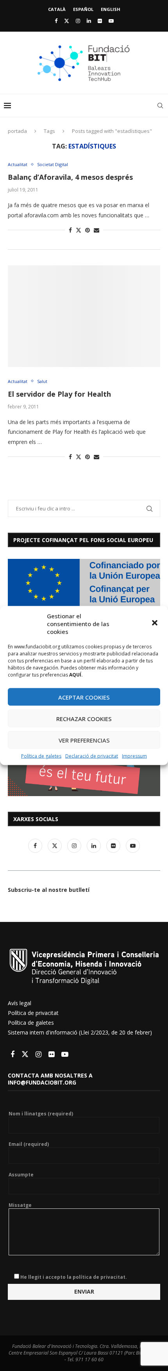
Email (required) (29, 1144)
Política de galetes (41, 756)
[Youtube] (111, 20)
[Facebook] (56, 20)
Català (57, 9)
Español (83, 9)
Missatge (20, 1205)
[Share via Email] (96, 230)
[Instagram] (78, 20)
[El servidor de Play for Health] (84, 316)
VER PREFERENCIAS (84, 740)
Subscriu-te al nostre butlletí (48, 889)
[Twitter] (66, 20)
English (110, 9)
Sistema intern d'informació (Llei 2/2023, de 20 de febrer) (80, 1032)
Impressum (134, 756)
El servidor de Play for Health (59, 394)
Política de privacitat (33, 1013)
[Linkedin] (89, 20)
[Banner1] (84, 583)
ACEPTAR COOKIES (84, 697)
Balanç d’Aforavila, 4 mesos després (70, 177)
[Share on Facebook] (70, 230)
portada (17, 130)
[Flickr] (100, 20)
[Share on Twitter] (78, 230)
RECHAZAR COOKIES (84, 718)
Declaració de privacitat (91, 756)
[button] (155, 623)
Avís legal (19, 1003)
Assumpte (21, 1175)
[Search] (160, 105)
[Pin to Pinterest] (87, 230)
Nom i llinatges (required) (41, 1114)
